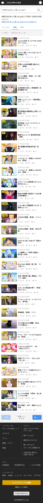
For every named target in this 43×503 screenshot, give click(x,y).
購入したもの (29, 435)
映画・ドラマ (7, 443)
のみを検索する (19, 22)
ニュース (18, 475)
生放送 (10, 475)
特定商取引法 (20, 465)
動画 (15, 27)
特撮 (4, 448)
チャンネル (6, 27)
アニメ (4, 438)
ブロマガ (5, 433)
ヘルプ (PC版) (35, 465)
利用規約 (5, 465)
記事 (22, 27)
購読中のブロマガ (30, 440)
